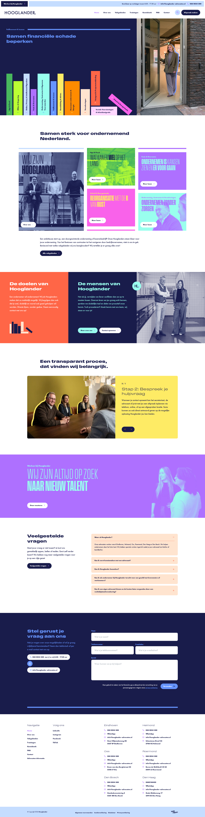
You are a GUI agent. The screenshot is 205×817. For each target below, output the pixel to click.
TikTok (55, 742)
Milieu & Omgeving (18, 102)
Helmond (149, 725)
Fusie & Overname (33, 103)
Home (96, 12)
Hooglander (43, 812)
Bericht (93, 658)
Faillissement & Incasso (53, 101)
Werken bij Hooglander (13, 4)
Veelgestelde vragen (38, 566)
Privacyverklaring (123, 813)
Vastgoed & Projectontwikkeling (95, 88)
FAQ (157, 12)
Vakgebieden (120, 12)
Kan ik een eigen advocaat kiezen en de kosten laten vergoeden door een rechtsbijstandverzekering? (123, 590)
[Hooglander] (19, 12)
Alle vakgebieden (50, 253)
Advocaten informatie (36, 758)
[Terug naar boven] (200, 812)
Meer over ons (86, 330)
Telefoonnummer (97, 644)
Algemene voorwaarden (84, 813)
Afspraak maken (191, 12)
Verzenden (167, 686)
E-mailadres (139, 644)
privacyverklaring (151, 687)
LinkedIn (56, 731)
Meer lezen (96, 179)
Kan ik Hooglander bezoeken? (106, 569)
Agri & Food (9, 105)
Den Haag (149, 778)
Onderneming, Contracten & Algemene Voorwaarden (43, 95)
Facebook (57, 738)
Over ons (107, 12)
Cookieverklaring (100, 813)
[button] (125, 429)
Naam (94, 631)
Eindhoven (111, 725)
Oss (107, 751)
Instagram (57, 735)
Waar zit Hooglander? (103, 537)
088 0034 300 (49, 657)
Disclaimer (112, 813)
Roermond (150, 751)
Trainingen (134, 12)
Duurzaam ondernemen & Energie (72, 100)
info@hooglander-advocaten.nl (173, 4)
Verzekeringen (85, 104)
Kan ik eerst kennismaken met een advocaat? (112, 560)
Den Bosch (111, 778)
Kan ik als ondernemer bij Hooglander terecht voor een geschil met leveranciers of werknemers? (127, 579)
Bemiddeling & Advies (60, 101)
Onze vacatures (36, 505)
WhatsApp (111, 734)
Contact (167, 12)
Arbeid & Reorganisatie (121, 105)
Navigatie (33, 725)
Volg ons (58, 725)
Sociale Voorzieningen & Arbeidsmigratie (104, 110)
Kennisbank (147, 12)
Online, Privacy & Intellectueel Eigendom (26, 94)
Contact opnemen (109, 330)
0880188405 (151, 782)
